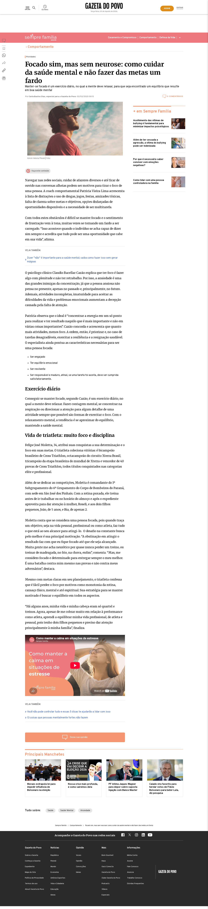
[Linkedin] (143, 835)
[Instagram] (136, 835)
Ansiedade (85, 810)
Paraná (53, 861)
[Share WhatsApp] (4, 55)
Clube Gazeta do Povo (111, 878)
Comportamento (147, 37)
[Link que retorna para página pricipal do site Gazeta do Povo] (104, 6)
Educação (55, 889)
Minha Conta (132, 855)
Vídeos (104, 889)
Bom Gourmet (107, 855)
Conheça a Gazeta (32, 861)
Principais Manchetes (44, 754)
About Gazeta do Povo (34, 889)
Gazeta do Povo (108, 872)
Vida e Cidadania (57, 884)
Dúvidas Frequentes (135, 884)
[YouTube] (150, 835)
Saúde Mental (66, 810)
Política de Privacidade (34, 878)
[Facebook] (122, 835)
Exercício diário (42, 389)
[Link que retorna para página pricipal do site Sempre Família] (40, 37)
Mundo (53, 867)
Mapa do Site (30, 872)
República (55, 855)
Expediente (30, 867)
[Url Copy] (4, 70)
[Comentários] (4, 41)
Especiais (106, 895)
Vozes (78, 855)
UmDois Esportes (58, 878)
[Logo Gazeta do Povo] (166, 872)
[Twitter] (129, 835)
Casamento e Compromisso (122, 37)
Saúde (50, 810)
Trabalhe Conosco (134, 878)
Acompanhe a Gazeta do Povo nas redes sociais (85, 835)
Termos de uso (31, 884)
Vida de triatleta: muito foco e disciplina (70, 435)
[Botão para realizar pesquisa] (34, 7)
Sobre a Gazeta (31, 855)
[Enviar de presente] (4, 78)
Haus (104, 861)
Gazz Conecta (107, 867)
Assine (130, 861)
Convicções (81, 867)
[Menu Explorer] (27, 8)
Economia (55, 872)
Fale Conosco (132, 867)
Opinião (79, 861)
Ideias (53, 895)
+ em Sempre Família (152, 111)
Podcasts (106, 884)
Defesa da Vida (167, 37)
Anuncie (130, 872)
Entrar (180, 8)
